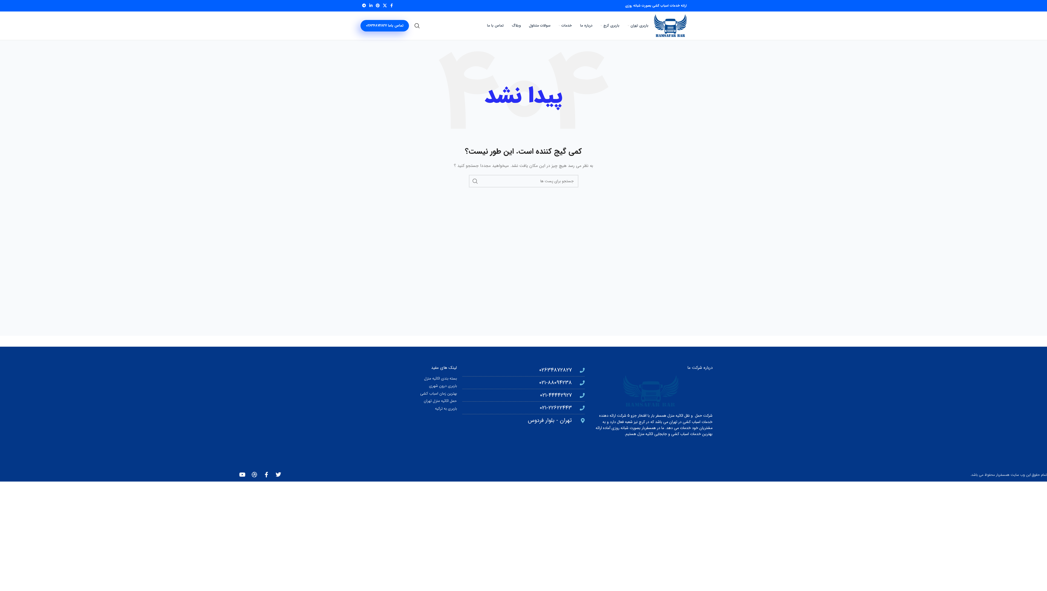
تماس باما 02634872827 (384, 25)
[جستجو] (417, 25)
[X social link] (384, 6)
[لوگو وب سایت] (670, 25)
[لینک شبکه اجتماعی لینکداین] (371, 6)
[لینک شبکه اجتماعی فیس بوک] (391, 6)
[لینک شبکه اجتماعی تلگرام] (364, 6)
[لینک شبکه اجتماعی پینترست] (377, 6)
